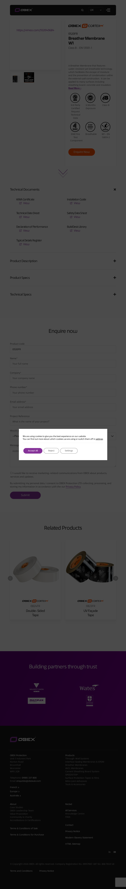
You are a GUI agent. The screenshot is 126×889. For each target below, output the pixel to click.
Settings (69, 450)
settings (99, 439)
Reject (51, 450)
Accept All (33, 450)
